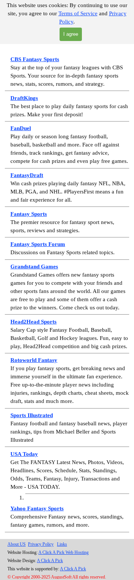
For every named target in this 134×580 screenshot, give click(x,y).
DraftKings (24, 98)
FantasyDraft (26, 175)
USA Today (24, 454)
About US (16, 544)
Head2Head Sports (33, 322)
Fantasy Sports (28, 214)
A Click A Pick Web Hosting (63, 552)
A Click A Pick (50, 560)
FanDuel (20, 128)
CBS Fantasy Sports (34, 59)
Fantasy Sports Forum (37, 244)
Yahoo (18, 508)
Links (62, 544)
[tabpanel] (67, 281)
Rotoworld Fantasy (33, 360)
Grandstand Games (34, 266)
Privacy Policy (41, 544)
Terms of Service (78, 13)
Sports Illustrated (31, 415)
